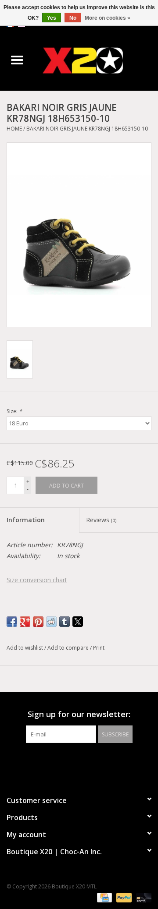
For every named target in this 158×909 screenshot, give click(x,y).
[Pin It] (38, 621)
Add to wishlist (25, 647)
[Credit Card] (103, 897)
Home (14, 128)
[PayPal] (123, 897)
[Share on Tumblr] (64, 621)
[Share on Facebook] (12, 621)
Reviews (101, 520)
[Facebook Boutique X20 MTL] (71, 761)
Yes (51, 18)
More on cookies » (107, 18)
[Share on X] (77, 621)
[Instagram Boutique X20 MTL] (87, 761)
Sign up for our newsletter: (79, 714)
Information (26, 520)
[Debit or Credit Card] (142, 897)
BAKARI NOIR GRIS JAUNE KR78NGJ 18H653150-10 (87, 128)
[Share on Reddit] (51, 621)
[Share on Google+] (25, 621)
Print (98, 647)
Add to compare (68, 647)
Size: (14, 411)
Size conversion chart (37, 580)
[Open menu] (17, 59)
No (72, 18)
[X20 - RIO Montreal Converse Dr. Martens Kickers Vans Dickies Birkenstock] (96, 60)
